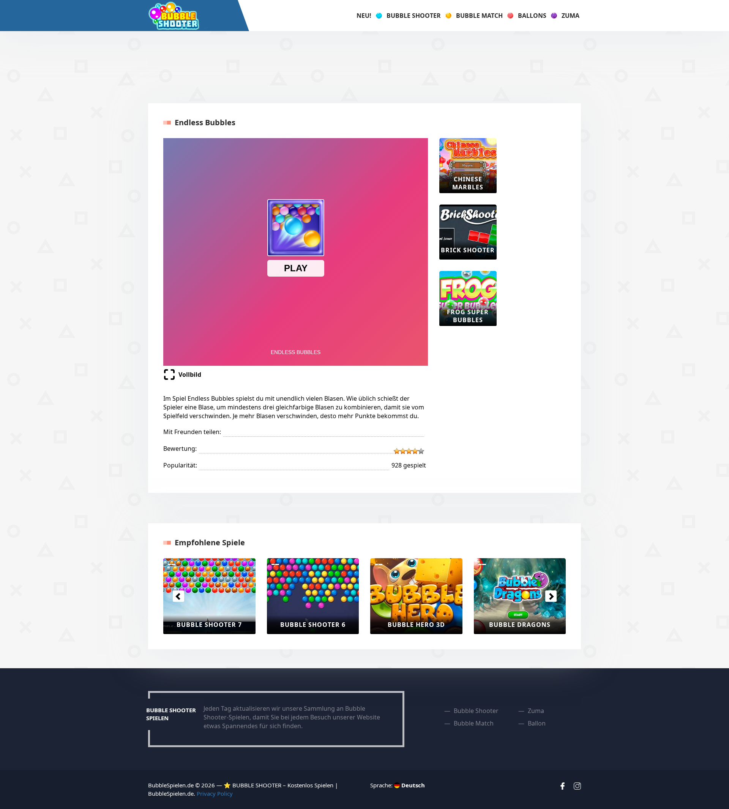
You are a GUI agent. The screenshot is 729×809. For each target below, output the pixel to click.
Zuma (570, 15)
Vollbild (189, 374)
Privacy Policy (215, 793)
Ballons (532, 15)
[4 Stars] (415, 451)
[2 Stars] (403, 451)
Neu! (364, 15)
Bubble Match (479, 15)
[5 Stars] (421, 451)
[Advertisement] (364, 67)
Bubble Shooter (414, 15)
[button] (178, 596)
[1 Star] (397, 451)
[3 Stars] (409, 451)
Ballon (537, 723)
